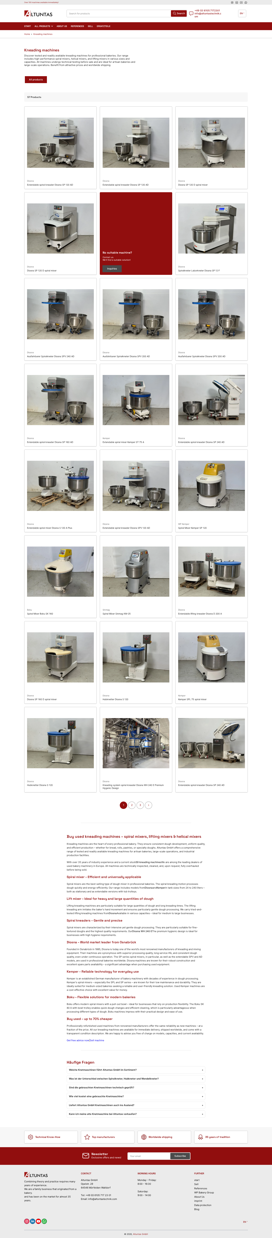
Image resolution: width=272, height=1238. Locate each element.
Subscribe (157, 624)
